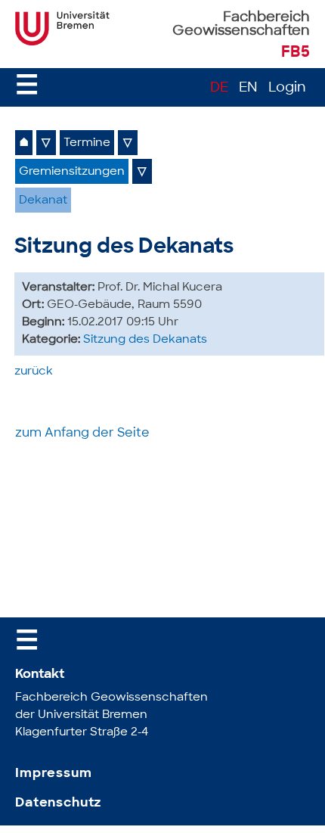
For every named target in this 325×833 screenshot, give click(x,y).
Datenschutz (58, 803)
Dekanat (43, 201)
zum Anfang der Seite (82, 433)
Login (287, 88)
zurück (33, 372)
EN (248, 88)
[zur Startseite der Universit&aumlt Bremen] (62, 42)
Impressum (53, 773)
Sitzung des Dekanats (145, 340)
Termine (86, 143)
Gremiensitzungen (72, 172)
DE (219, 88)
